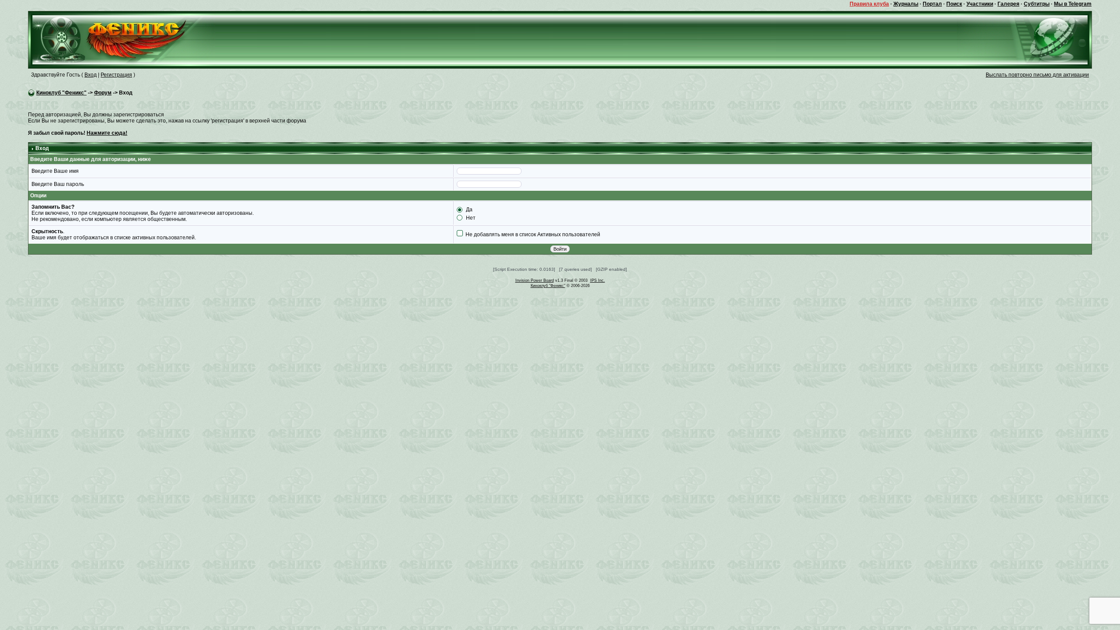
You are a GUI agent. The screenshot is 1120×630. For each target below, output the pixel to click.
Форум (103, 93)
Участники (979, 4)
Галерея (1008, 4)
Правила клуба (869, 4)
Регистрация (116, 75)
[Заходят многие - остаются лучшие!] (121, 39)
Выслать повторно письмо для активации (1037, 75)
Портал (932, 4)
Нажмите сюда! (107, 133)
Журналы (905, 4)
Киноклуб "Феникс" (61, 93)
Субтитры (1037, 4)
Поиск (954, 4)
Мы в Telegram (1073, 4)
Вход (90, 75)
